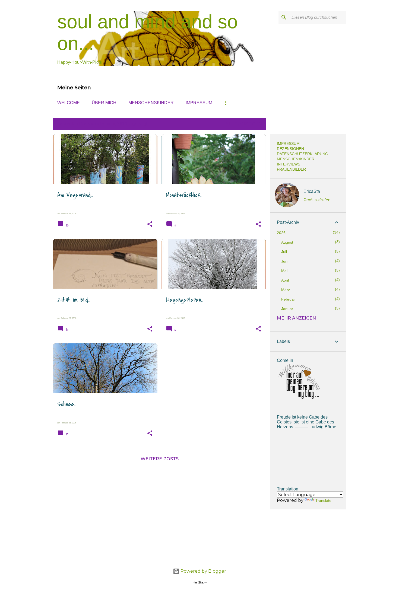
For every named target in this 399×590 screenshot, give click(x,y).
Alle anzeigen (243, 123)
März (285, 290)
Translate (323, 500)
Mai (284, 271)
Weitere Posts (160, 458)
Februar (288, 299)
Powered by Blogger (202, 571)
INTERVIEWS (288, 164)
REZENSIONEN (290, 148)
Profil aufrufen (317, 199)
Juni (284, 261)
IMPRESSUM (199, 102)
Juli (284, 252)
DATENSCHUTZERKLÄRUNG (302, 154)
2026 (281, 233)
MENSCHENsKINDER (151, 102)
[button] (150, 224)
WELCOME (68, 102)
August (287, 242)
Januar (287, 309)
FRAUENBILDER (291, 169)
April (285, 280)
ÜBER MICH (104, 102)
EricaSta (311, 191)
